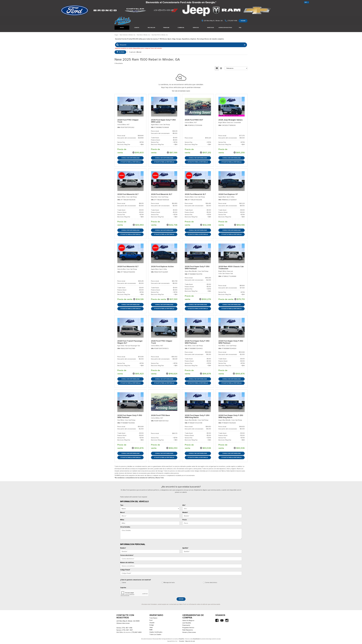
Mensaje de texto (169, 582)
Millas (122, 520)
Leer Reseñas (186, 623)
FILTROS (121, 52)
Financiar (166, 27)
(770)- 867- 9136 (127, 628)
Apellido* (185, 548)
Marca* (122, 512)
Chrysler (152, 623)
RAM (150, 630)
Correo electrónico (211, 582)
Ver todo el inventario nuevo (181, 91)
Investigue (210, 27)
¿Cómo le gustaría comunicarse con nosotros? (135, 580)
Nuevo (122, 27)
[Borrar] (139, 52)
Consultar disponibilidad (130, 158)
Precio (184, 520)
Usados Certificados (155, 632)
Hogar (116, 35)
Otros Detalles (125, 527)
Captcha (123, 587)
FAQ (240, 27)
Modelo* (185, 512)
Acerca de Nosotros (225, 27)
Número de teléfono (127, 562)
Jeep (151, 627)
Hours (243, 21)
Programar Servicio (188, 627)
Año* (184, 505)
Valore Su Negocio (188, 620)
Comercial (181, 27)
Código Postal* (125, 570)
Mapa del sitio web (190, 641)
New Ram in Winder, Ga (143, 35)
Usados (136, 27)
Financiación (186, 625)
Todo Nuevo (153, 618)
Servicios (196, 27)
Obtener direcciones (123, 623)
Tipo (121, 505)
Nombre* (123, 548)
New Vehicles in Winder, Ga (127, 35)
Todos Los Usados (155, 634)
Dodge (151, 625)
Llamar (124, 582)
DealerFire (181, 638)
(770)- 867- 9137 (127, 630)
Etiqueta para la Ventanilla (130, 162)
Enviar (181, 599)
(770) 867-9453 (136, 632)
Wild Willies (151, 27)
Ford (150, 620)
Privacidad (181, 641)
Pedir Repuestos (187, 630)
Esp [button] (306, 2)
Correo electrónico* (126, 555)
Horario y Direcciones (189, 632)
